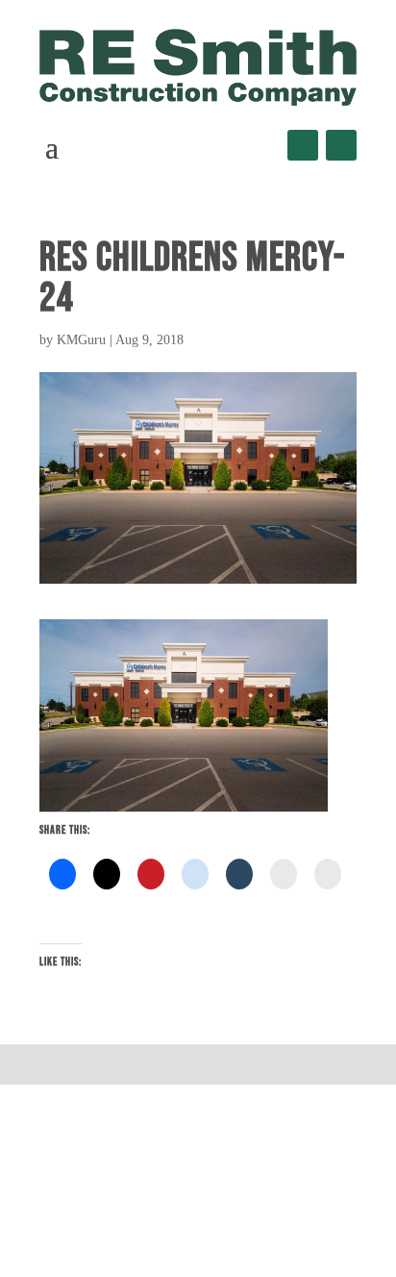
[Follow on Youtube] (341, 145)
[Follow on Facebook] (302, 145)
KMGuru (81, 340)
